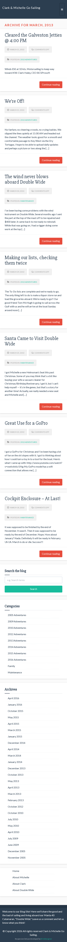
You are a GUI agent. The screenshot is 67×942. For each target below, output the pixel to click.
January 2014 (15, 761)
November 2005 (17, 857)
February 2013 (16, 800)
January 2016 (15, 704)
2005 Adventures (17, 614)
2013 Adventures (28, 59)
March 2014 (14, 755)
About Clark (19, 883)
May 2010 (13, 825)
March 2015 (14, 730)
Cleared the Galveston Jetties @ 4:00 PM (33, 38)
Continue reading (51, 84)
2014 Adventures (17, 646)
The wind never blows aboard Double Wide (26, 179)
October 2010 (15, 812)
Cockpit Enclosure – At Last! (32, 498)
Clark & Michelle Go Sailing (21, 7)
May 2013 (13, 781)
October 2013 (15, 774)
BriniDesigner (46, 939)
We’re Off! (14, 101)
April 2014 (13, 749)
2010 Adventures (17, 627)
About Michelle (20, 877)
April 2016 (13, 698)
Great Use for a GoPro (26, 423)
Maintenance (27, 201)
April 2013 (13, 787)
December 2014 (16, 742)
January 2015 (15, 736)
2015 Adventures (17, 653)
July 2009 (13, 838)
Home (15, 870)
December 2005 (16, 851)
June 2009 (13, 844)
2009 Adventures (17, 621)
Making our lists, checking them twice (31, 260)
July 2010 (13, 819)
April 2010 (13, 832)
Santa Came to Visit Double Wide (31, 341)
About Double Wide (23, 890)
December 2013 (16, 768)
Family (11, 665)
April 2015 (13, 723)
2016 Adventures (17, 659)
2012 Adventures (17, 634)
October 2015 (15, 710)
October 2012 (15, 806)
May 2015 (13, 717)
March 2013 (14, 793)
